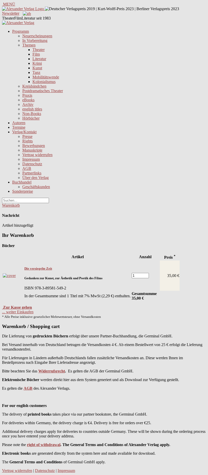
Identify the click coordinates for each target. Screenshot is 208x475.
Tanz (36, 72)
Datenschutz (32, 164)
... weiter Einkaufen (17, 312)
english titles (32, 109)
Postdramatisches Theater (42, 91)
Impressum (31, 159)
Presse (27, 136)
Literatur (39, 59)
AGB (26, 168)
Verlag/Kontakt (24, 132)
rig (29, 445)
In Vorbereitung (34, 40)
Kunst (37, 68)
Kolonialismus (44, 81)
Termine (18, 127)
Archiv (27, 104)
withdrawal (50, 445)
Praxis (27, 95)
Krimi (37, 63)
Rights (27, 141)
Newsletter (10, 13)
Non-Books (31, 113)
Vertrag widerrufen (37, 155)
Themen (29, 45)
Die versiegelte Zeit (38, 268)
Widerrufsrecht (51, 371)
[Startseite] (18, 23)
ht (33, 445)
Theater (38, 49)
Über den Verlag (35, 177)
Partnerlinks (31, 173)
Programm (20, 31)
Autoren (18, 123)
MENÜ (8, 4)
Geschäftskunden (36, 187)
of (37, 445)
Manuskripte (32, 150)
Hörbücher (31, 118)
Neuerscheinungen (37, 36)
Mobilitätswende (45, 77)
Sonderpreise (22, 191)
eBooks (28, 100)
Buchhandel (21, 182)
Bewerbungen (33, 145)
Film (36, 54)
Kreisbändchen (34, 86)
